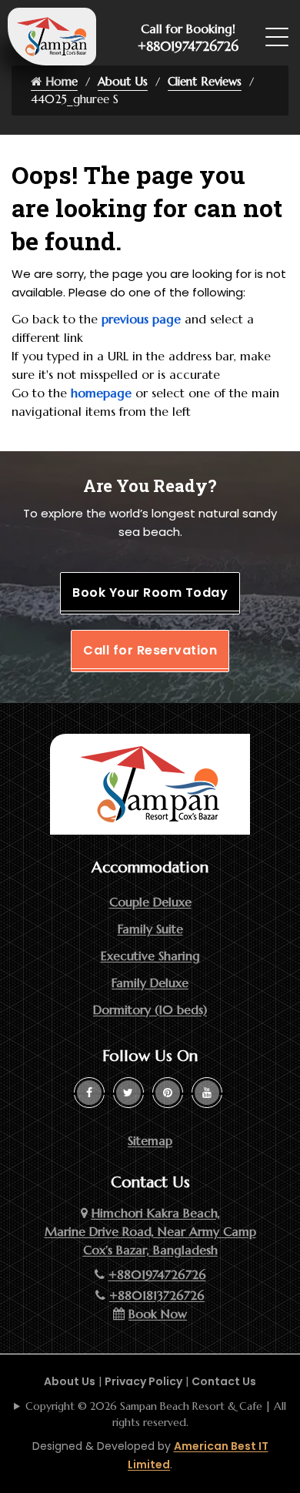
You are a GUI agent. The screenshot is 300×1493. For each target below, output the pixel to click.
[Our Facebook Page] (89, 1092)
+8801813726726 (157, 1295)
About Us (123, 81)
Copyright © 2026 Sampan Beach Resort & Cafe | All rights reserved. (155, 1414)
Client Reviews (205, 81)
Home (60, 81)
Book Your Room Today (150, 592)
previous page (141, 318)
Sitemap (150, 1140)
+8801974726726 (188, 46)
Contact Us (224, 1381)
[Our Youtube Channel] (207, 1092)
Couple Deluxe (150, 901)
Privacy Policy (143, 1381)
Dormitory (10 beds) (150, 1009)
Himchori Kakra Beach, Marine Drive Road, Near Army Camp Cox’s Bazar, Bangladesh (150, 1231)
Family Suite (150, 928)
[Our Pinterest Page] (167, 1092)
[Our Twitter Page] (128, 1092)
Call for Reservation (150, 650)
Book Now (157, 1313)
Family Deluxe (150, 982)
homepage (101, 392)
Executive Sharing (150, 955)
